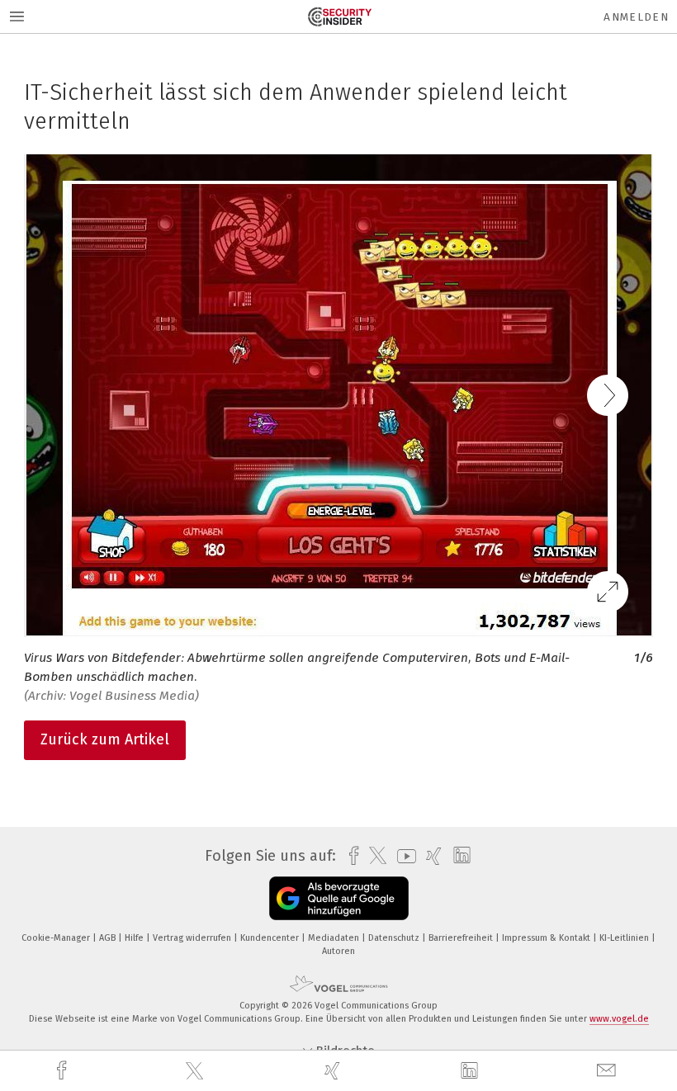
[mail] (608, 1071)
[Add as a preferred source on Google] (339, 898)
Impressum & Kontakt (547, 938)
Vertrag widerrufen (193, 938)
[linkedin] (471, 1071)
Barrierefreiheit (461, 938)
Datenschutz (395, 938)
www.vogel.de (619, 1018)
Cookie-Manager (56, 938)
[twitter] (196, 1071)
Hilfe (135, 938)
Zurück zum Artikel (104, 739)
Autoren (338, 951)
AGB (108, 938)
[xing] (334, 1070)
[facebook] (63, 1071)
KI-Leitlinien (625, 938)
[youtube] (402, 856)
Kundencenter (270, 938)
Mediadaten (335, 938)
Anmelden (636, 17)
